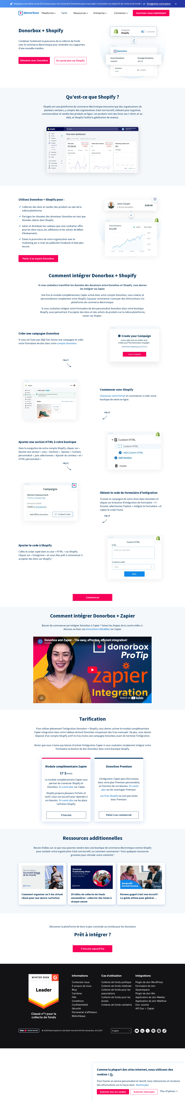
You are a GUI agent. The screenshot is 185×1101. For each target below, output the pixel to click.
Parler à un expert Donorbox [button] (38, 258)
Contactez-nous (80, 982)
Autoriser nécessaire (144, 1092)
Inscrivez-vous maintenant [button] (151, 13)
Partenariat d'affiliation (84, 1012)
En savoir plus (66, 786)
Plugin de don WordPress (149, 982)
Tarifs (64, 13)
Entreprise (99, 13)
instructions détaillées (98, 629)
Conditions (78, 1000)
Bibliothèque (78, 1016)
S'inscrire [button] (66, 815)
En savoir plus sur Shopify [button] (70, 60)
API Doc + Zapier (144, 1008)
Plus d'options (167, 1091)
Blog (74, 989)
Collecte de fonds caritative (116, 1004)
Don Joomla (142, 1004)
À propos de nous (81, 985)
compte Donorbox (67, 343)
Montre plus (142, 1085)
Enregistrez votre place (158, 3)
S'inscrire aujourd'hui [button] (92, 948)
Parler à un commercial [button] (119, 815)
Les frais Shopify (109, 795)
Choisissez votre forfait (112, 395)
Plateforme (48, 13)
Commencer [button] (92, 597)
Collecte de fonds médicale (116, 985)
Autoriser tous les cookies (113, 1092)
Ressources (80, 13)
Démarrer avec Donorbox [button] (34, 60)
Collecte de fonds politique (116, 982)
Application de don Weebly (150, 997)
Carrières (77, 993)
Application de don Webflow (150, 1000)
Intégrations (143, 975)
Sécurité (76, 1008)
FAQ (74, 997)
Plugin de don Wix (145, 993)
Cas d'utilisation (111, 975)
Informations (80, 975)
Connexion (120, 13)
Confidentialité (80, 1004)
